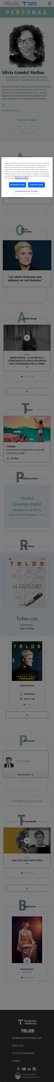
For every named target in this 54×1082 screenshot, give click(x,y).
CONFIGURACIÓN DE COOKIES (26, 191)
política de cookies (21, 178)
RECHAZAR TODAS (17, 185)
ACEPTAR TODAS (36, 185)
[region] (27, 177)
